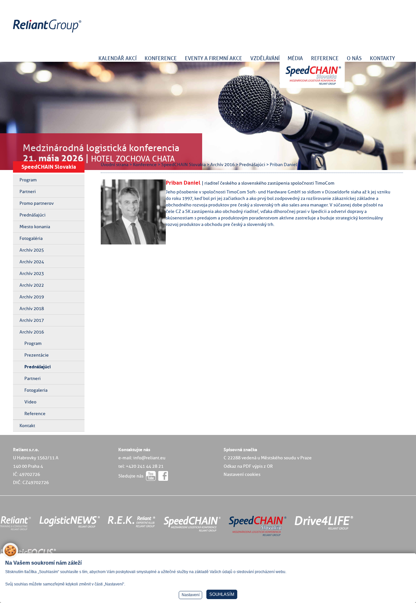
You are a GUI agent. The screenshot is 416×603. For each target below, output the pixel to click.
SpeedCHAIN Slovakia (48, 166)
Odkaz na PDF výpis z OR (248, 466)
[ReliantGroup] (48, 33)
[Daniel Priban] (138, 243)
